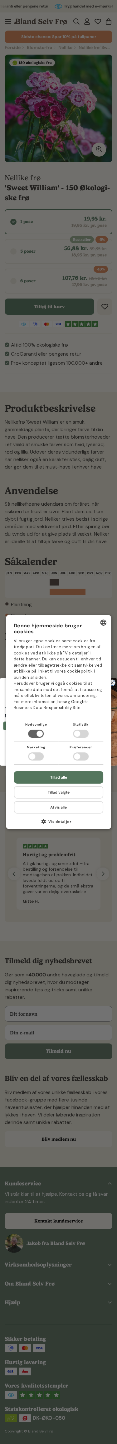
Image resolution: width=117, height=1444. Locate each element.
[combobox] (103, 623)
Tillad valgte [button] (59, 792)
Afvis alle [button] (58, 807)
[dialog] (58, 722)
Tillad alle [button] (58, 777)
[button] (59, 823)
